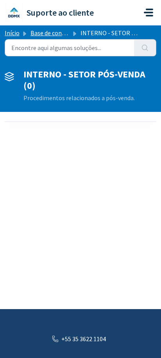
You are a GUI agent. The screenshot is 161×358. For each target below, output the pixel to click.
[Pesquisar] (145, 47)
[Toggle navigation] (148, 12)
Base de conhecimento (60, 33)
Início (12, 33)
